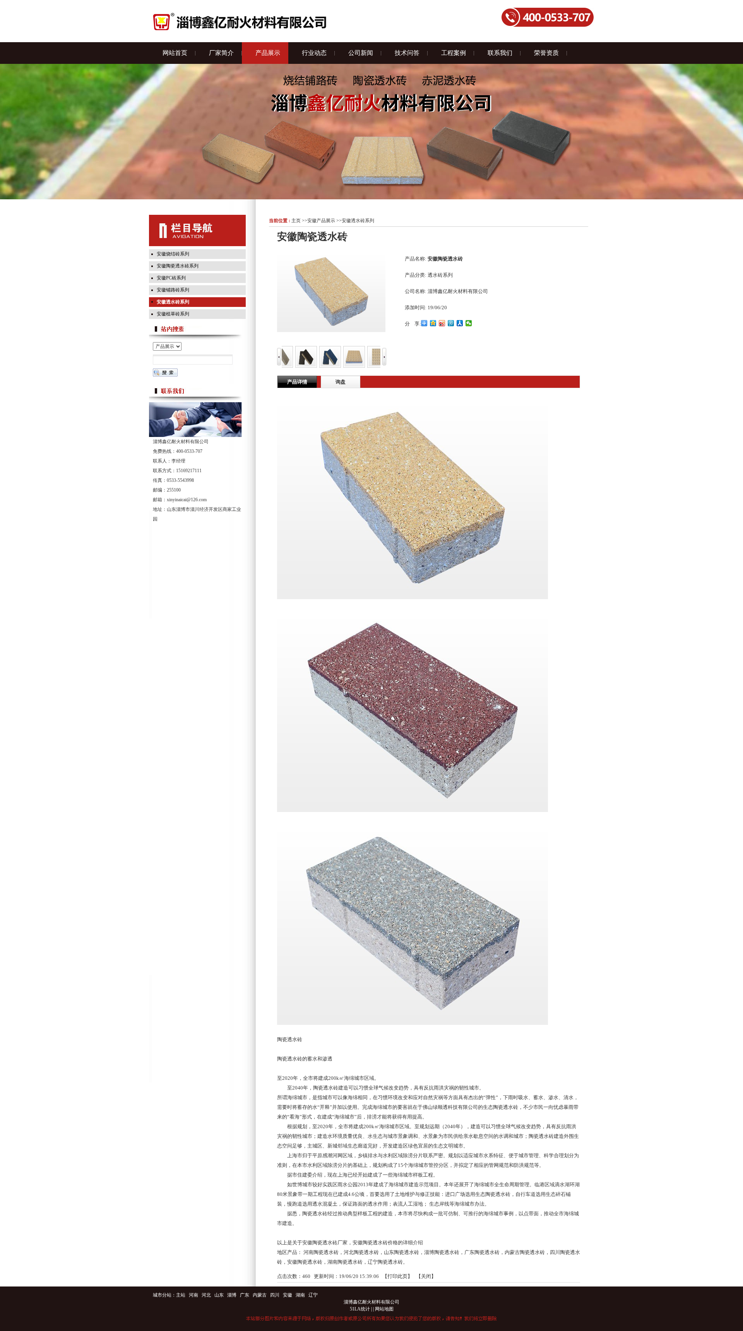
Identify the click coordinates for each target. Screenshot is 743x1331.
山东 (219, 1295)
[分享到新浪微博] (442, 323)
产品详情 (297, 382)
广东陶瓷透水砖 (482, 1252)
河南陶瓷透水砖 (321, 1252)
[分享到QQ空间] (433, 323)
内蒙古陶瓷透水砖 (525, 1252)
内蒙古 (260, 1295)
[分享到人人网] (460, 323)
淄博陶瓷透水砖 (441, 1252)
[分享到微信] (469, 323)
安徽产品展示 (321, 220)
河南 (193, 1295)
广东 (244, 1295)
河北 (206, 1295)
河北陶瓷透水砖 (361, 1252)
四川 (274, 1295)
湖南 (300, 1295)
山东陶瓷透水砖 (401, 1252)
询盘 (341, 382)
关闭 (426, 1276)
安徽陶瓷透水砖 (304, 1262)
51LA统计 (360, 1309)
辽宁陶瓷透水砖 (385, 1262)
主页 (296, 220)
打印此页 (397, 1276)
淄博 (231, 1295)
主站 (180, 1295)
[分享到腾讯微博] (451, 323)
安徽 (287, 1295)
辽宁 (313, 1295)
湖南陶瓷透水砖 (345, 1262)
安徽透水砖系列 (358, 220)
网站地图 (384, 1309)
